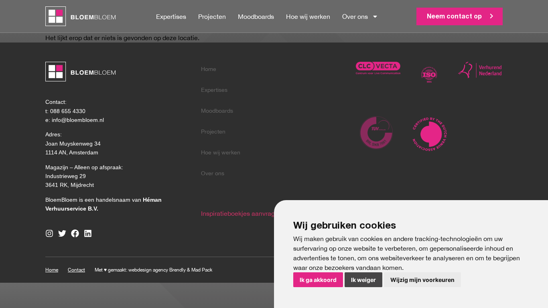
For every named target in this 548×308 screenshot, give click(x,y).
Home (208, 69)
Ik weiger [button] (363, 279)
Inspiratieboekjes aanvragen (241, 213)
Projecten (212, 16)
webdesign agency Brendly (157, 270)
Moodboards (256, 16)
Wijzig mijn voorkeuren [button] (422, 279)
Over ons (355, 16)
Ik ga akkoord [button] (318, 279)
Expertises (171, 16)
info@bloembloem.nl (78, 120)
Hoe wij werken (308, 16)
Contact (76, 270)
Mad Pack (201, 270)
